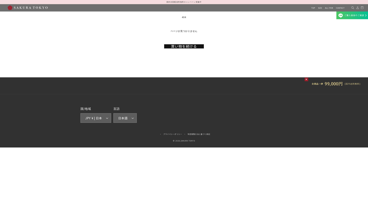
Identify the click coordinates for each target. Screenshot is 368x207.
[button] (320, 8)
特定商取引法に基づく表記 (199, 134)
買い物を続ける (184, 46)
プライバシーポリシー (172, 134)
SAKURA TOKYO (188, 140)
